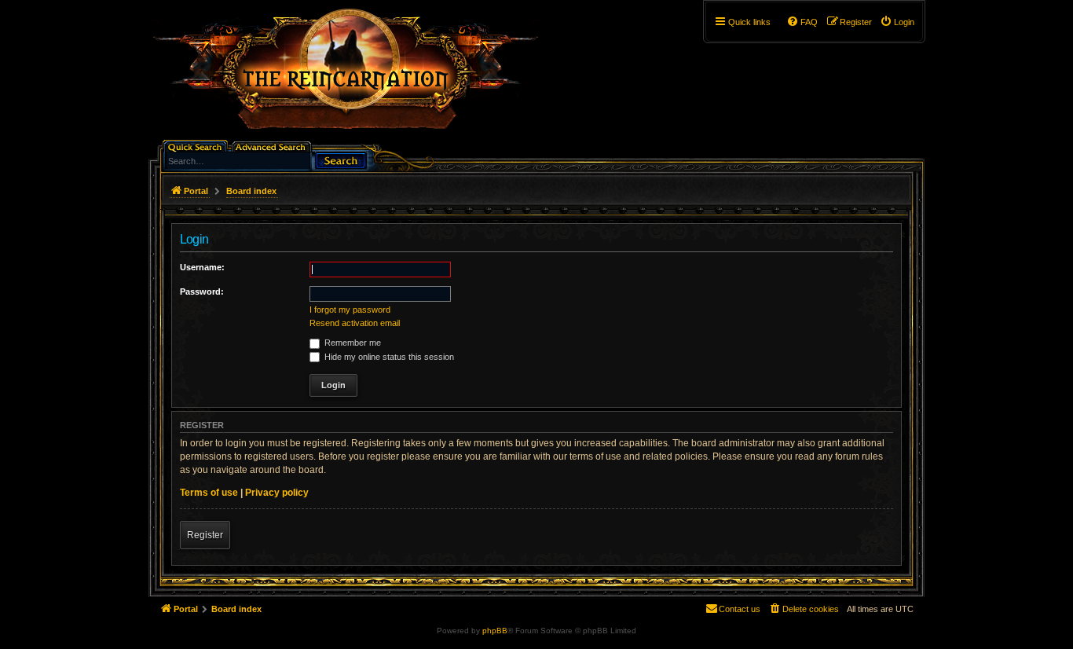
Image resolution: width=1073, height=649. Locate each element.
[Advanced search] (273, 145)
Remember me (351, 342)
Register (205, 535)
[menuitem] (897, 22)
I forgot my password (349, 309)
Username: (202, 267)
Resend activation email (354, 323)
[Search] (341, 159)
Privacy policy (277, 492)
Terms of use (209, 492)
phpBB (494, 630)
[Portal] (353, 75)
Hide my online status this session (388, 356)
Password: (202, 291)
